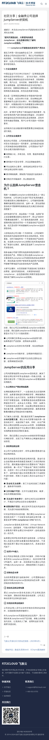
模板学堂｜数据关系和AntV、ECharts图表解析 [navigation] (25, 649)
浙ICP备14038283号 (24, 731)
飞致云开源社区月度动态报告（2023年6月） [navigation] (23, 641)
